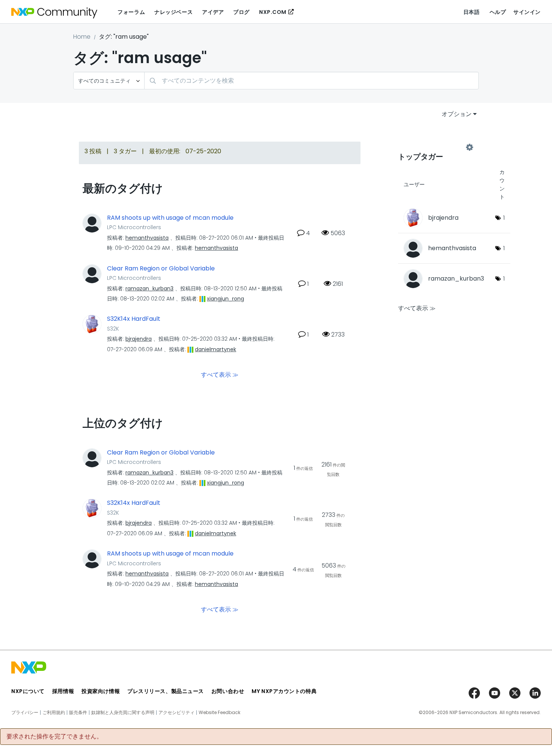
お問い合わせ (227, 691)
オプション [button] (457, 114)
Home (81, 36)
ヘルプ (498, 12)
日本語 (471, 12)
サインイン (527, 12)
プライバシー (24, 712)
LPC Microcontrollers (134, 227)
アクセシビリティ (176, 712)
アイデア (213, 12)
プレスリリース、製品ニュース (165, 691)
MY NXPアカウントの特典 (284, 691)
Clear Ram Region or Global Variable (161, 268)
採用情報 (63, 691)
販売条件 (78, 712)
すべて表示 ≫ (219, 374)
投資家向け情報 (100, 691)
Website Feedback (219, 712)
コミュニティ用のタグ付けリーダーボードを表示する (434, 147)
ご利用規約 (53, 712)
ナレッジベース (173, 12)
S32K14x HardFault (133, 319)
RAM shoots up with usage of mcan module (170, 218)
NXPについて (28, 691)
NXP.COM (273, 12)
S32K (113, 328)
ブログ (241, 12)
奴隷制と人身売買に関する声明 (122, 712)
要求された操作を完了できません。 (54, 736)
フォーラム (131, 12)
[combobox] (311, 80)
